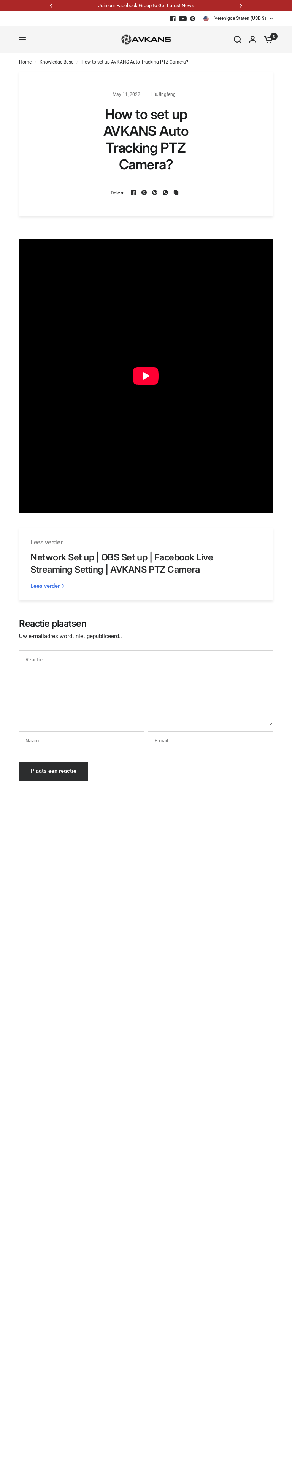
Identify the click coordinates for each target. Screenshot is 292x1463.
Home (25, 62)
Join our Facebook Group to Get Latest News (146, 5)
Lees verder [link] (45, 586)
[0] (266, 39)
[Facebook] (173, 19)
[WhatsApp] (165, 192)
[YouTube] (183, 19)
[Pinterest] (193, 19)
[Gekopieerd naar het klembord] (176, 192)
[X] (144, 192)
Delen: (118, 192)
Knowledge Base (56, 62)
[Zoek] (237, 39)
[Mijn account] (252, 39)
